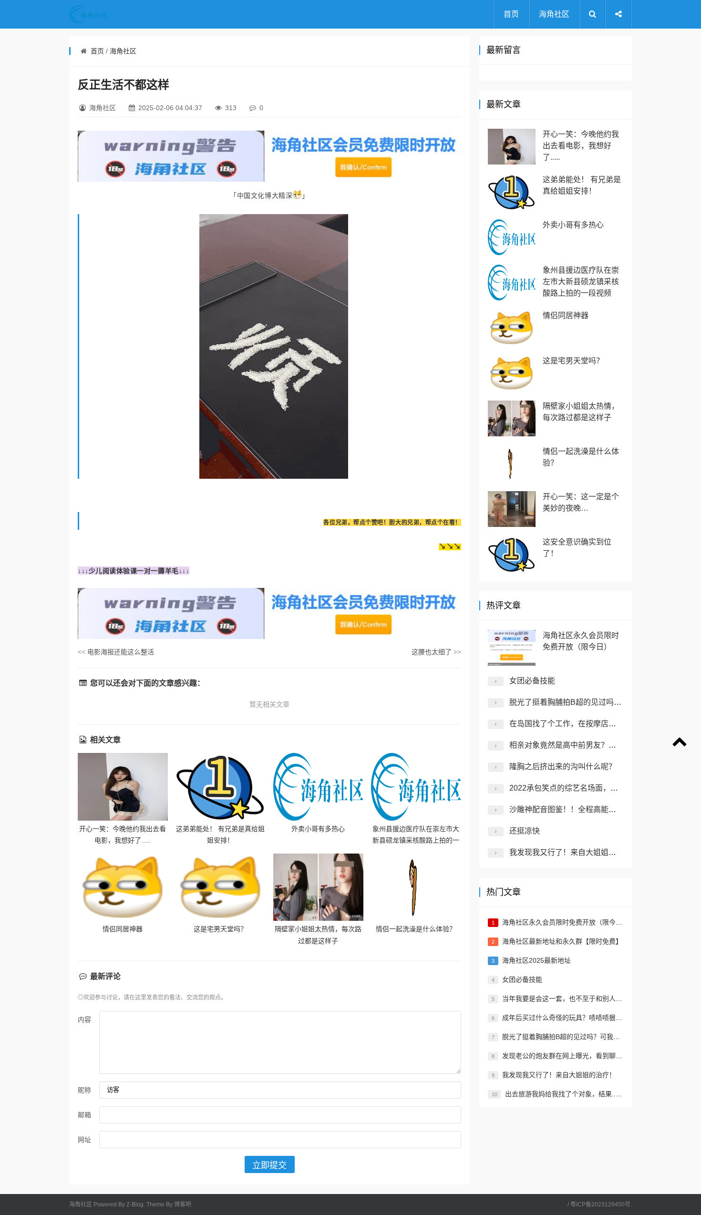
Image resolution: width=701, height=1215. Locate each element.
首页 (511, 14)
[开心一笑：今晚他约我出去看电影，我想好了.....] (123, 786)
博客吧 (182, 1204)
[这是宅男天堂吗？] (220, 887)
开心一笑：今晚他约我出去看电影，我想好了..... (581, 145)
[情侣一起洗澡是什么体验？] (416, 887)
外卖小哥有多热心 (318, 829)
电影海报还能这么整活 (116, 652)
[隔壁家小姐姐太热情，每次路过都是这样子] (318, 887)
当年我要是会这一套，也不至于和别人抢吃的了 (572, 998)
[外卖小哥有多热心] (318, 786)
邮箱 (84, 1115)
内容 (84, 1019)
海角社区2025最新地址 (536, 960)
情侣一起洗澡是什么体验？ (416, 929)
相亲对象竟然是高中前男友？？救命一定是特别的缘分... (603, 745)
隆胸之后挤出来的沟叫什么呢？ (562, 766)
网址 (84, 1139)
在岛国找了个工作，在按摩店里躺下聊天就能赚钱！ (597, 724)
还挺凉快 (524, 831)
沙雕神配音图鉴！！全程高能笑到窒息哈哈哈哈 (589, 809)
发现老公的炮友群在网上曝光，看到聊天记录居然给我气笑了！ (595, 1056)
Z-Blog (135, 1204)
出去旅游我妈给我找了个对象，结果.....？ (566, 1094)
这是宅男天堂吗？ (220, 929)
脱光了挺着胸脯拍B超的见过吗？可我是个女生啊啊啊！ (603, 702)
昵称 (84, 1090)
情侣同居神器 (123, 929)
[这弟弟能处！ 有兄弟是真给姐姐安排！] (220, 786)
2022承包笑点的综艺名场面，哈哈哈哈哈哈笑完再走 (598, 788)
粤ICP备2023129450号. (601, 1204)
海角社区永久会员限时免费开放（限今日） (565, 922)
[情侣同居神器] (123, 887)
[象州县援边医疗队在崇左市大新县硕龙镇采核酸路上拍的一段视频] (416, 786)
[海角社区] (107, 14)
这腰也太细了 (436, 652)
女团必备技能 (532, 681)
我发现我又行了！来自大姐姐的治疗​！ (574, 852)
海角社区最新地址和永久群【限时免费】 (562, 941)
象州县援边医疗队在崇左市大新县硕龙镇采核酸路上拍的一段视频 (415, 840)
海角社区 (554, 14)
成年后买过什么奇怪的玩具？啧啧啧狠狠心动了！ (575, 1017)
